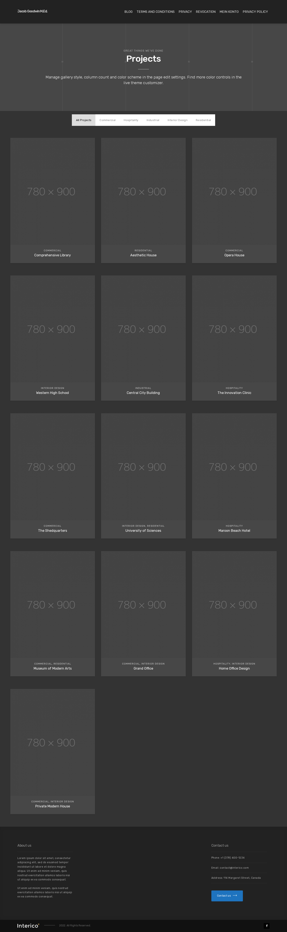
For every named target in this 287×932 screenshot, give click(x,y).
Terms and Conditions (156, 12)
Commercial (108, 120)
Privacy (185, 12)
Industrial (153, 120)
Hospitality (131, 120)
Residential (203, 120)
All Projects (84, 120)
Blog (128, 12)
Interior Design (178, 120)
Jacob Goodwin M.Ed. (32, 11)
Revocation (206, 12)
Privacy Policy (255, 12)
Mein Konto (229, 12)
